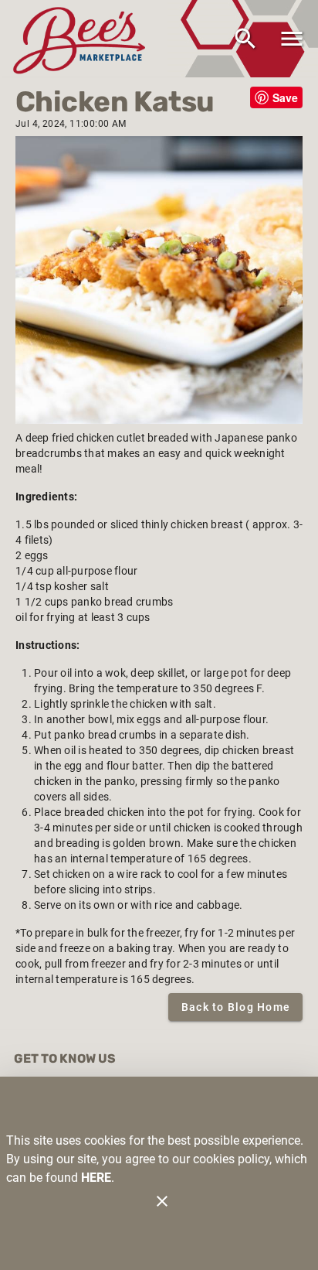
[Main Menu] (292, 39)
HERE (96, 1177)
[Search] (245, 39)
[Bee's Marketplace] (83, 38)
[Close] (162, 1201)
